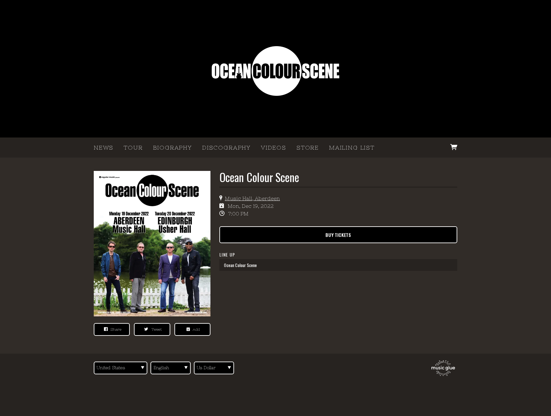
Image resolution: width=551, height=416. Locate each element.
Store (308, 147)
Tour (133, 147)
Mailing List (352, 147)
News (104, 147)
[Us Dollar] (214, 368)
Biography (172, 147)
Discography (226, 147)
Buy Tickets (338, 234)
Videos (273, 147)
